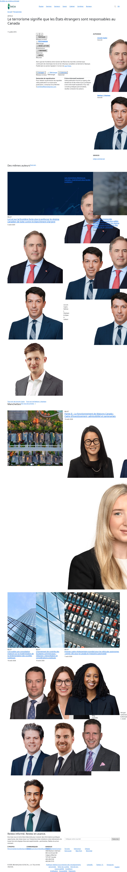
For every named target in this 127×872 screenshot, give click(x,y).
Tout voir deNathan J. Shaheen (36, 402)
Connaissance (31, 849)
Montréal (89, 851)
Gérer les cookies (63, 867)
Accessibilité (63, 871)
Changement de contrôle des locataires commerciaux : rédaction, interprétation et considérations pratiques (47, 654)
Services (48, 6)
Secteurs (57, 6)
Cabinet (72, 6)
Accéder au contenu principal (9, 1)
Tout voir (33, 165)
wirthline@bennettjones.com (46, 87)
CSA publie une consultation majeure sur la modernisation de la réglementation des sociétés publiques (21, 654)
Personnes (11, 849)
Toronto (67, 849)
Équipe (41, 6)
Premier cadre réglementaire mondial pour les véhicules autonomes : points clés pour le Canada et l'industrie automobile (92, 652)
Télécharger (53, 72)
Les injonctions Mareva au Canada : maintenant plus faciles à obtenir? (77, 180)
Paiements (72, 871)
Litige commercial (99, 159)
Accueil (10, 12)
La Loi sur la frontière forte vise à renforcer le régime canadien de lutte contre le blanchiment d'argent (33, 220)
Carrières (80, 6)
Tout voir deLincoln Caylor (16, 402)
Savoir (65, 6)
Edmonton (77, 849)
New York (79, 851)
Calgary (48, 849)
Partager (41, 72)
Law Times (67, 66)
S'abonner (63, 72)
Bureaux (89, 6)
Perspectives (17, 12)
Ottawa (87, 849)
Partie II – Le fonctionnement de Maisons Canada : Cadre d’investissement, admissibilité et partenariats (90, 415)
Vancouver (68, 851)
